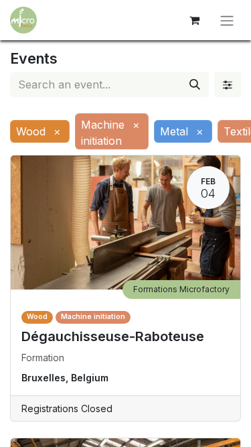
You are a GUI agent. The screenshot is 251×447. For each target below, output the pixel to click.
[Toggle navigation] (227, 20)
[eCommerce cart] (194, 20)
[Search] (195, 84)
